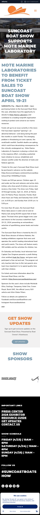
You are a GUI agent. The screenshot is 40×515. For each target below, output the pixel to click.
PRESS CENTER (12, 411)
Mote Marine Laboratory (18, 115)
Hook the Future (18, 257)
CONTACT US (10, 424)
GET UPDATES (20, 342)
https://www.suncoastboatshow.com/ (22, 279)
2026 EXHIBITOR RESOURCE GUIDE (13, 416)
